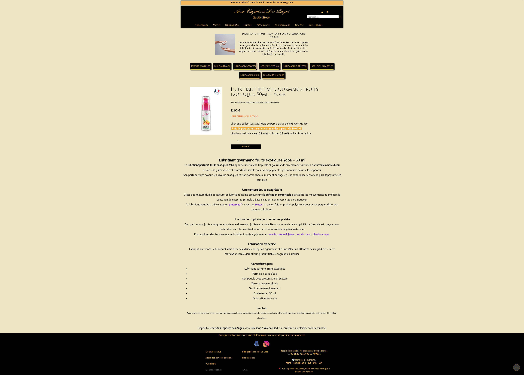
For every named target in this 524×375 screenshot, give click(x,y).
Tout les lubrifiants (200, 66)
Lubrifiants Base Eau (269, 66)
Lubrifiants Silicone (249, 75)
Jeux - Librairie (315, 25)
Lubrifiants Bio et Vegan (294, 66)
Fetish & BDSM (232, 25)
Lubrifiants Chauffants (322, 66)
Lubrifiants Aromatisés (245, 66)
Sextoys (216, 25)
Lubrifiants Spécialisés (273, 75)
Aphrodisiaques (282, 25)
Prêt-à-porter (263, 25)
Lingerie (247, 25)
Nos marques (201, 25)
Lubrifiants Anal (222, 66)
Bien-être (299, 25)
